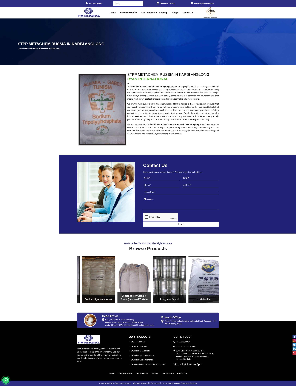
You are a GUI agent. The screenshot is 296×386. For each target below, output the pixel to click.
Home (113, 13)
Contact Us (187, 13)
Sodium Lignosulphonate (143, 360)
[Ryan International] (88, 13)
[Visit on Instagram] (294, 340)
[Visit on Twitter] (294, 344)
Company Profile (128, 13)
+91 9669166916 (95, 3)
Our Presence (168, 373)
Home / (21, 48)
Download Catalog (167, 3)
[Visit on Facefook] (294, 336)
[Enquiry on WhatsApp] (5, 380)
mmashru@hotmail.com (204, 3)
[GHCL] (210, 12)
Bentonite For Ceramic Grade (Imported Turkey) (148, 365)
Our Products (148, 13)
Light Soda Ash (139, 342)
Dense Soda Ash (140, 346)
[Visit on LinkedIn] (294, 349)
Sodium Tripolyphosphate (143, 355)
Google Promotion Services (185, 383)
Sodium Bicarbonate (141, 351)
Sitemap (163, 13)
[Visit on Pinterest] (294, 353)
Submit (181, 224)
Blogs (175, 13)
